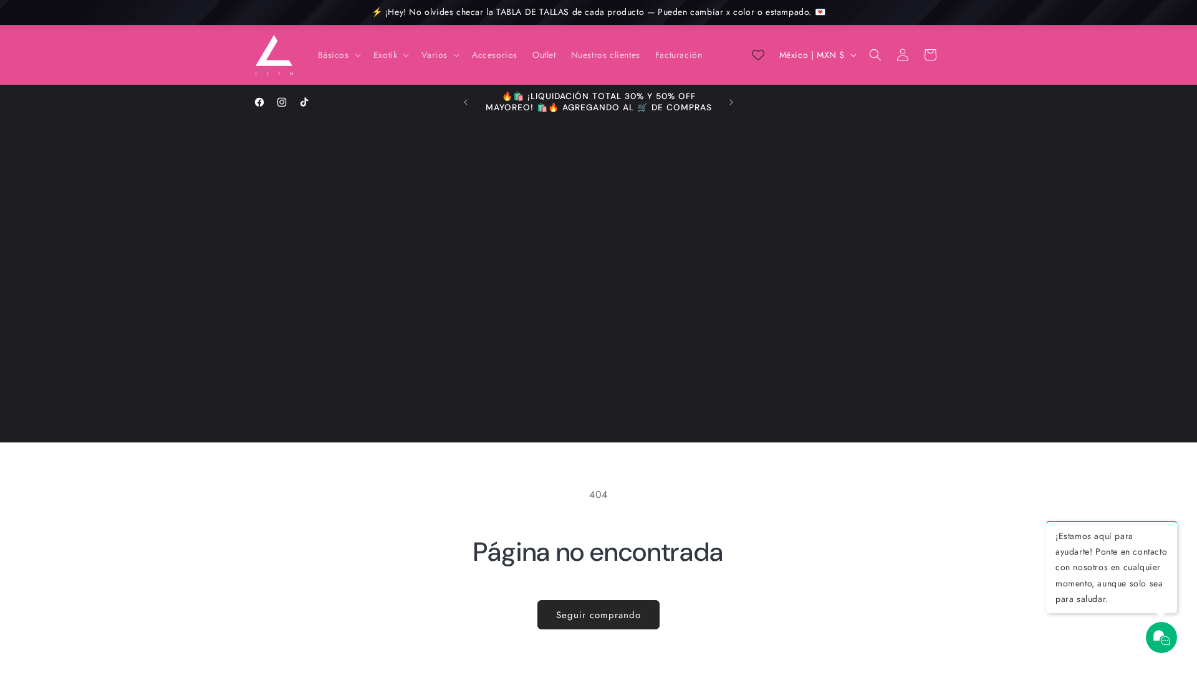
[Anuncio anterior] (465, 102)
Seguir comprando (598, 615)
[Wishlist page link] (758, 55)
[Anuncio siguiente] (731, 102)
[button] (338, 55)
